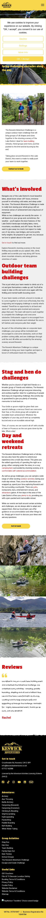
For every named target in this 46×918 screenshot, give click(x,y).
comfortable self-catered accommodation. (19, 471)
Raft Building (7, 826)
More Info (23, 52)
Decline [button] (23, 38)
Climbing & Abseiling (10, 811)
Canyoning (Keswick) (10, 805)
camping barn (7, 468)
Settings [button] (23, 45)
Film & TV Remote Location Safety (16, 876)
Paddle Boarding (8, 823)
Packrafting (6, 820)
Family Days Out (8, 851)
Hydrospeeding (8, 817)
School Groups (8, 857)
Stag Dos (5, 842)
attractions (6, 493)
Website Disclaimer (9, 888)
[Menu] (42, 5)
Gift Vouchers (7, 873)
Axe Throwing (7, 799)
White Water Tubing (9, 829)
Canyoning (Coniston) (10, 808)
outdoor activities (28, 479)
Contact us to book (15, 169)
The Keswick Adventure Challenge (15, 860)
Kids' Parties (7, 854)
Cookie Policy (7, 885)
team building (29, 141)
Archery (5, 796)
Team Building (7, 848)
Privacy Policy (7, 882)
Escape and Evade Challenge (13, 863)
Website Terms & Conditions (13, 891)
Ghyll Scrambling (8, 814)
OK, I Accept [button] (23, 58)
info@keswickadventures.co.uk (14, 766)
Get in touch (7, 243)
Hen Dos (5, 845)
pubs (35, 487)
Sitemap (5, 894)
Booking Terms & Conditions (13, 879)
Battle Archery (7, 802)
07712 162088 (7, 769)
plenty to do (26, 495)
